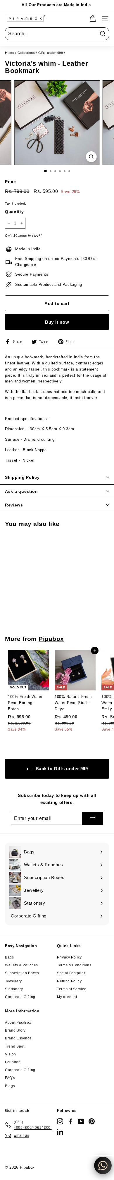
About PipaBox (18, 1022)
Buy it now (57, 322)
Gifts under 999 (50, 52)
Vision (10, 1054)
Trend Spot (15, 1046)
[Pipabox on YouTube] (81, 1121)
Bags (9, 957)
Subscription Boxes (22, 973)
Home (9, 52)
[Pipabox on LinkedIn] (60, 1132)
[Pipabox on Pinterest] (92, 1121)
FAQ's (10, 1078)
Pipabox (51, 638)
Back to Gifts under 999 (61, 768)
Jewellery (13, 981)
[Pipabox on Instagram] (60, 1121)
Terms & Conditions (74, 965)
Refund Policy (69, 981)
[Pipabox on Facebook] (71, 1121)
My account (67, 997)
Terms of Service (71, 989)
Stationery (14, 989)
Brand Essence (18, 1038)
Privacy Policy (69, 957)
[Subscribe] (92, 818)
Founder (12, 1062)
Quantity (14, 211)
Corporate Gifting (20, 997)
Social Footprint (71, 973)
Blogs (10, 1086)
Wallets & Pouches (21, 965)
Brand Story (15, 1030)
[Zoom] (91, 156)
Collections (26, 52)
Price (10, 181)
